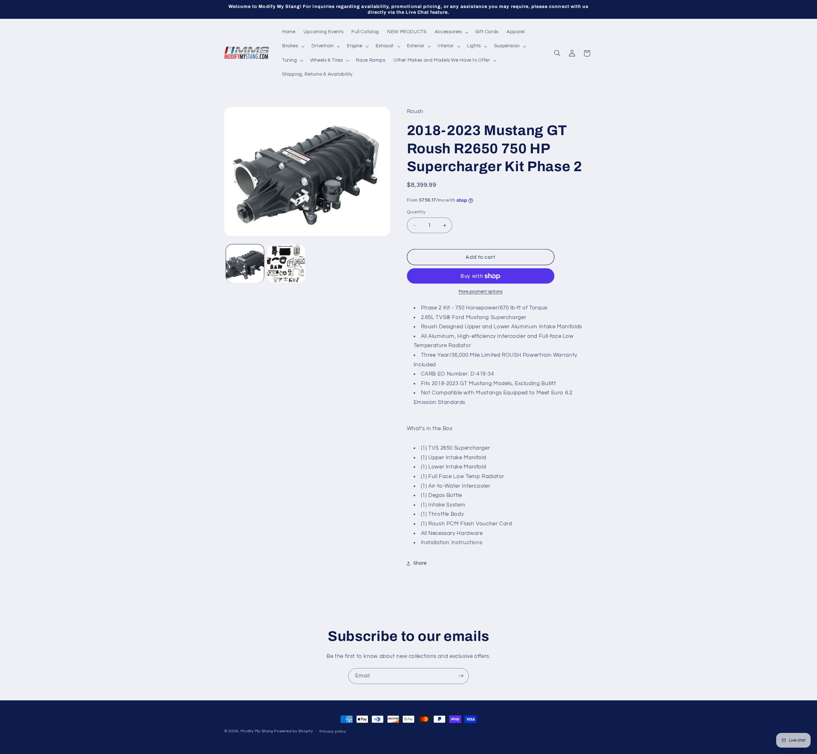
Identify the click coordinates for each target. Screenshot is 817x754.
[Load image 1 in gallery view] (245, 264)
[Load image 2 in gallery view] (286, 264)
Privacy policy (332, 731)
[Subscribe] (461, 676)
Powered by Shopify (293, 731)
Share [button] (420, 563)
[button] (451, 32)
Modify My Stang (257, 731)
